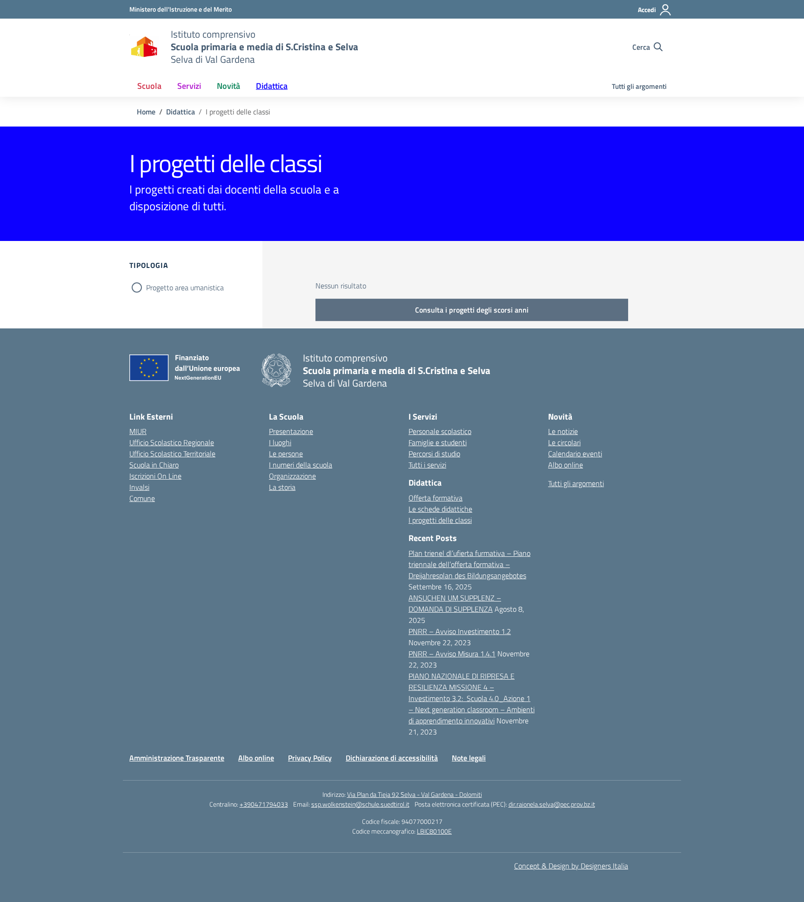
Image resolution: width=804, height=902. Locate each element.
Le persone (286, 453)
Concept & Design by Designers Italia (571, 865)
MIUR (138, 431)
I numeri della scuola (300, 464)
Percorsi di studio (434, 453)
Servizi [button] (189, 86)
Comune (142, 498)
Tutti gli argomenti (639, 86)
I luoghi (280, 442)
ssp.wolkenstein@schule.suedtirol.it (360, 804)
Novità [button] (228, 86)
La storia (282, 487)
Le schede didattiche (440, 508)
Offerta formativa (435, 497)
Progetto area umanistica (185, 287)
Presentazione (291, 431)
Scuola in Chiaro (154, 464)
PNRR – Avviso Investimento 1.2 (460, 631)
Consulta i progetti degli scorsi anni (472, 309)
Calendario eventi (575, 453)
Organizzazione (292, 475)
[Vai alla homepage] (144, 47)
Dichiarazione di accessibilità (392, 757)
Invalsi (139, 487)
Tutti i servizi (427, 464)
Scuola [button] (149, 86)
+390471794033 (264, 804)
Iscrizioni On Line (155, 475)
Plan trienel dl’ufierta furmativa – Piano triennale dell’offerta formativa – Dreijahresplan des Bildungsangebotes (469, 564)
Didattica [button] (272, 86)
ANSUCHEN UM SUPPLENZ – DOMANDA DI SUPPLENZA (455, 603)
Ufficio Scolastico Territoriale (172, 453)
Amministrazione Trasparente (176, 757)
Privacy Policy (310, 757)
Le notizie (563, 431)
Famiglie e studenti (438, 442)
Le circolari (564, 442)
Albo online (565, 464)
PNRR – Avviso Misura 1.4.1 (452, 653)
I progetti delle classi (440, 520)
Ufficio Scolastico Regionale (171, 442)
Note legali (469, 757)
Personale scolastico (440, 431)
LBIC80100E (434, 831)
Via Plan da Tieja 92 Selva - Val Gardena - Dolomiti (414, 794)
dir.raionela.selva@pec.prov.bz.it (552, 804)
